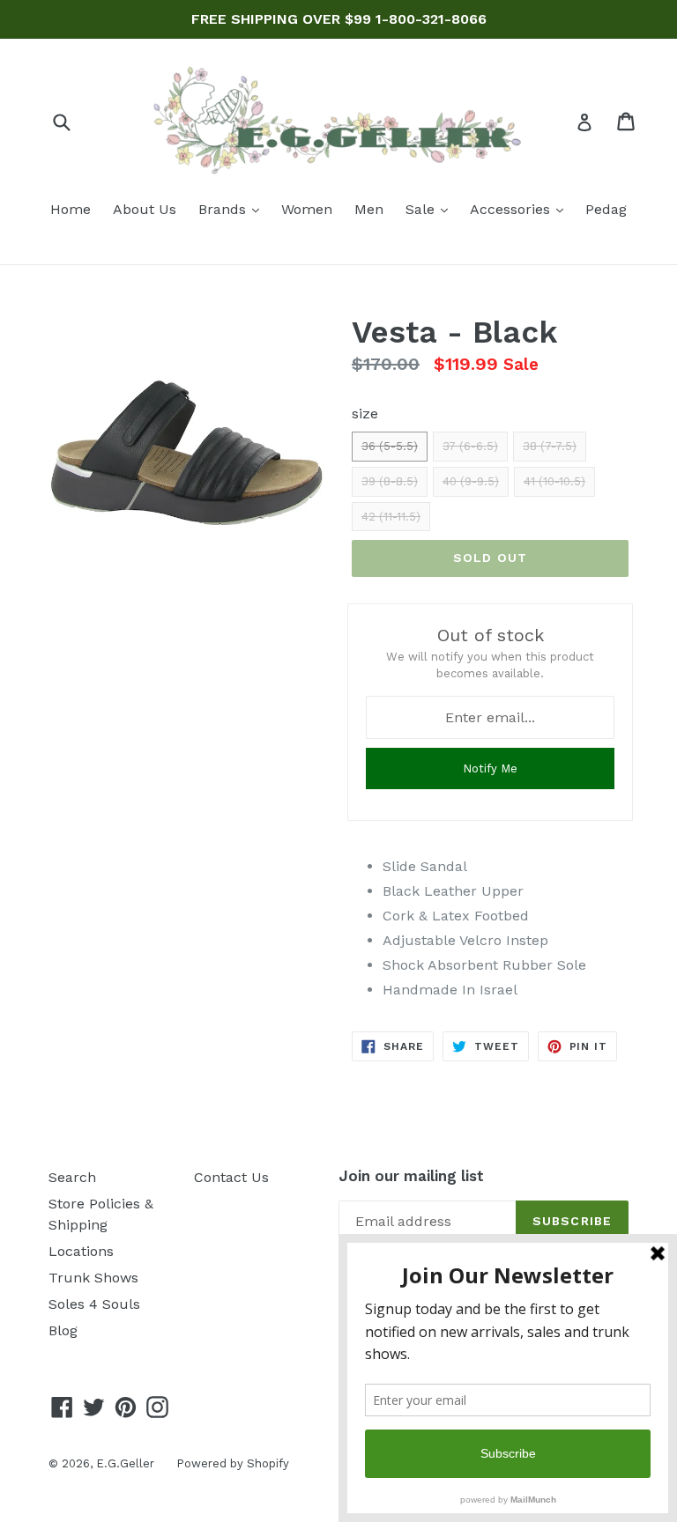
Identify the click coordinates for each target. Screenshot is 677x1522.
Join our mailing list (411, 1176)
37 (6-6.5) (470, 446)
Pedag (606, 209)
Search (72, 1177)
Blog (63, 1330)
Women (306, 209)
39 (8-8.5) (389, 481)
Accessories (521, 209)
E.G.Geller (125, 1463)
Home (70, 209)
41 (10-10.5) (554, 481)
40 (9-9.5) (471, 481)
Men (368, 209)
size (365, 413)
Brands (233, 209)
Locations (81, 1251)
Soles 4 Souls (94, 1304)
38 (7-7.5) (550, 446)
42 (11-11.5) (390, 516)
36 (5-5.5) (389, 446)
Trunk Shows (93, 1277)
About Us (144, 209)
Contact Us (231, 1177)
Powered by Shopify (232, 1463)
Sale (431, 209)
